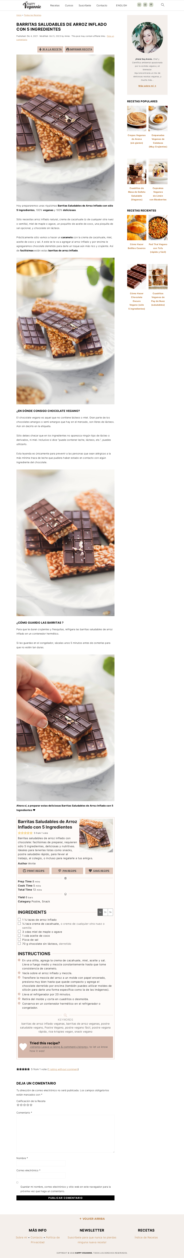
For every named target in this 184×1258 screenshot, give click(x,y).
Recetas (55, 5)
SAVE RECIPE (101, 870)
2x (105, 912)
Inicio (19, 15)
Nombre (22, 1158)
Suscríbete (85, 5)
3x (110, 912)
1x (100, 912)
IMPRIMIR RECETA (80, 49)
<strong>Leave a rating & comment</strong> (59, 1047)
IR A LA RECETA (52, 49)
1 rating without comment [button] (63, 1069)
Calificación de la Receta (31, 1101)
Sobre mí (21, 1237)
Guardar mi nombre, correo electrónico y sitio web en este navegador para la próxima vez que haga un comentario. (65, 1188)
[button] (19, 833)
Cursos (69, 5)
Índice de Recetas (146, 1237)
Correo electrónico (28, 1170)
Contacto (101, 5)
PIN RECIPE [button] (69, 870)
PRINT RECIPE (36, 870)
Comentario (24, 1112)
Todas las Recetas (32, 15)
